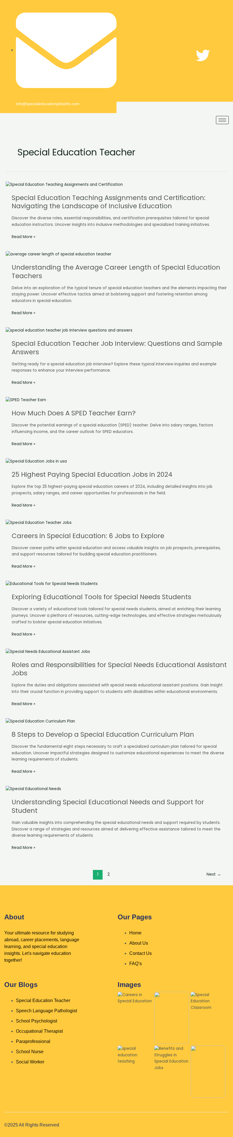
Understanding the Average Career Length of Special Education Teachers (116, 271)
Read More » (23, 237)
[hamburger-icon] (222, 120)
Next (214, 874)
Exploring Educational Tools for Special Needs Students (101, 596)
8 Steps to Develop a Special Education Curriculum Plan (103, 734)
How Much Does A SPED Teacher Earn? (74, 413)
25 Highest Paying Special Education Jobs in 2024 (92, 474)
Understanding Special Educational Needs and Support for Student (108, 806)
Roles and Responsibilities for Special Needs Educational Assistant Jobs (119, 669)
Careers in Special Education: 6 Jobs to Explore (88, 535)
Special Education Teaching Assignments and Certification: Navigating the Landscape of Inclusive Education (108, 202)
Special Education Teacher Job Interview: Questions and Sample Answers (117, 348)
